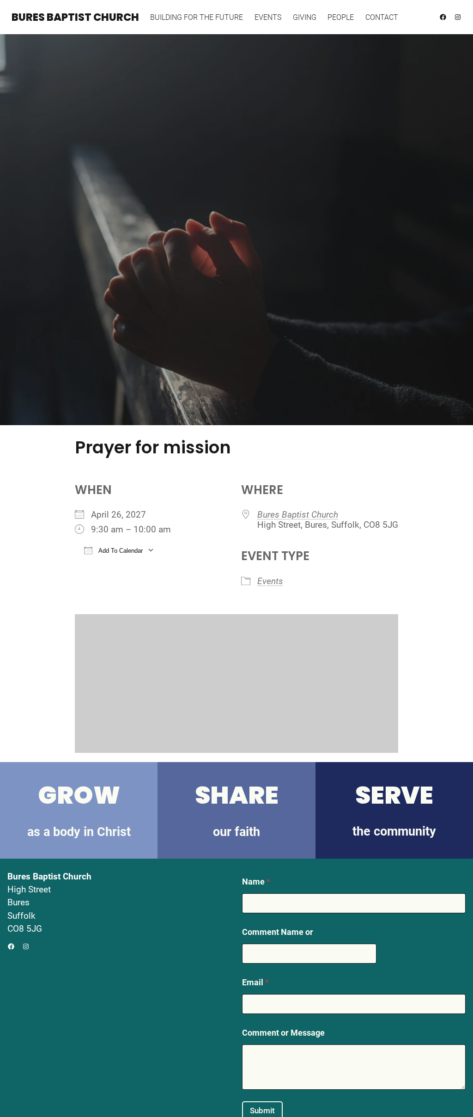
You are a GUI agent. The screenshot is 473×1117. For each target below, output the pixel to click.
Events (270, 581)
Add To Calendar (120, 550)
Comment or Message (283, 1033)
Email (255, 982)
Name (256, 881)
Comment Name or (277, 932)
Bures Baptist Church (75, 17)
